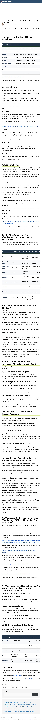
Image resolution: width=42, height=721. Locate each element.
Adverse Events (37, 719)
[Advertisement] (21, 11)
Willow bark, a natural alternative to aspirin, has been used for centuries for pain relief (21, 126)
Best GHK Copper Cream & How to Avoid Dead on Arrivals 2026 (18, 706)
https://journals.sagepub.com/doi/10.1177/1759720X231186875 (16, 574)
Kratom (17, 167)
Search (5, 691)
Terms (32, 719)
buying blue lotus (17, 675)
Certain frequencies (6, 335)
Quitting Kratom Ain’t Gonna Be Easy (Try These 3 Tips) (16, 687)
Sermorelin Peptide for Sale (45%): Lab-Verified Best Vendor (17, 702)
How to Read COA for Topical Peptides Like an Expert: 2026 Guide (19, 711)
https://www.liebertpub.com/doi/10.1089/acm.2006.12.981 (15, 564)
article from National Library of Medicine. (24, 678)
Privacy (29, 719)
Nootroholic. (7, 1)
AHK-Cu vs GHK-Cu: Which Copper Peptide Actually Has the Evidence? (20, 704)
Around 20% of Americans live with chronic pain (13, 77)
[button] (37, 1)
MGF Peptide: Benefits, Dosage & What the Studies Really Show (18, 708)
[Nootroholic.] (2, 1)
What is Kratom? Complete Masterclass (12, 686)
